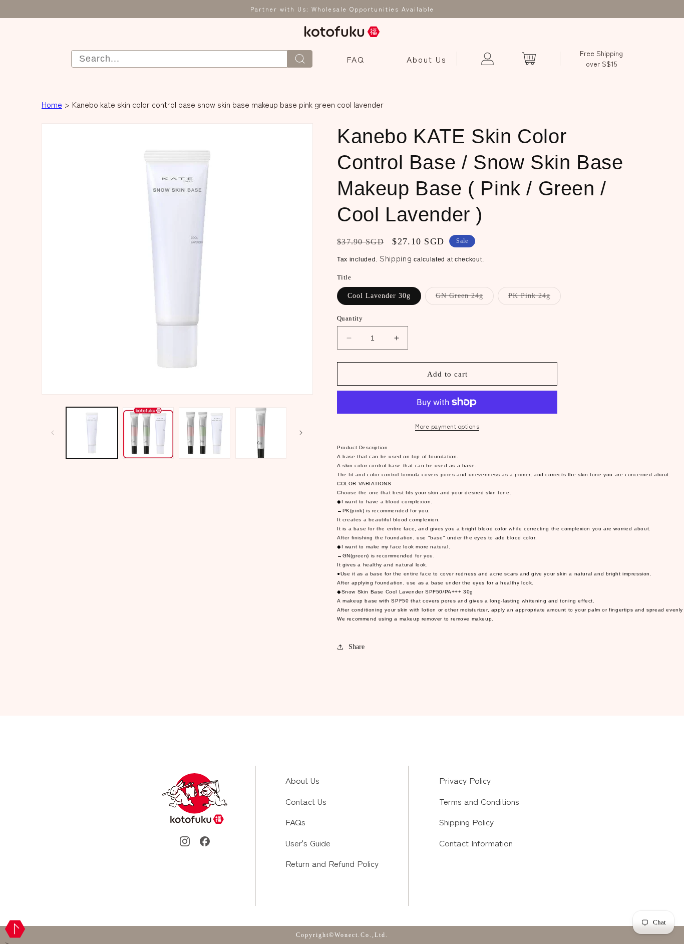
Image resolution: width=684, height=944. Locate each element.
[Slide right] (301, 433)
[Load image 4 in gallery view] (261, 433)
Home (52, 104)
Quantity (350, 318)
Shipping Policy (466, 821)
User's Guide (307, 842)
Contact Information (476, 842)
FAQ (356, 59)
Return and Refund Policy (332, 863)
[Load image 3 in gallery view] (204, 433)
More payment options (447, 426)
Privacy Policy (465, 780)
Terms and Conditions (479, 801)
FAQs (295, 821)
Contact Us (305, 801)
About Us (427, 59)
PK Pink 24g (534, 298)
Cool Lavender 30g (379, 295)
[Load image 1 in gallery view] (92, 433)
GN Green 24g (465, 298)
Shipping (396, 258)
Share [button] (357, 647)
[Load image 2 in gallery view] (148, 433)
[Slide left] (53, 433)
